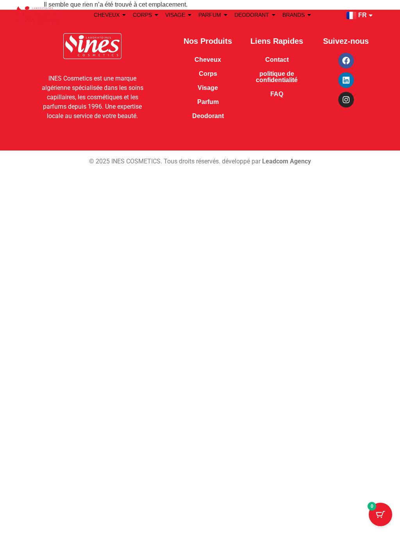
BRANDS (293, 15)
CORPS (142, 15)
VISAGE (175, 15)
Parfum (208, 102)
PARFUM (209, 15)
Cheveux (208, 59)
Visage (208, 87)
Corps (208, 73)
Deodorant (208, 116)
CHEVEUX (107, 15)
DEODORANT (251, 15)
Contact (277, 59)
